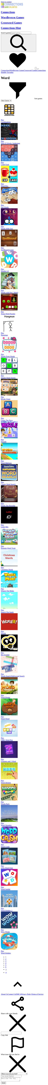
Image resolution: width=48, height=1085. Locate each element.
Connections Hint (11, 27)
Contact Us (12, 994)
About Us (4, 994)
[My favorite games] (17, 68)
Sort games (38, 98)
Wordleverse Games (12, 17)
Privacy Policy (26, 994)
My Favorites (8, 72)
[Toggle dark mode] (36, 68)
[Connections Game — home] (12, 7)
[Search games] (18, 43)
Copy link (4, 1035)
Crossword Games (11, 22)
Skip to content (6, 2)
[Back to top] (17, 992)
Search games (6, 33)
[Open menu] (38, 68)
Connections (8, 12)
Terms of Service (37, 994)
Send (3, 1083)
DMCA (18, 994)
